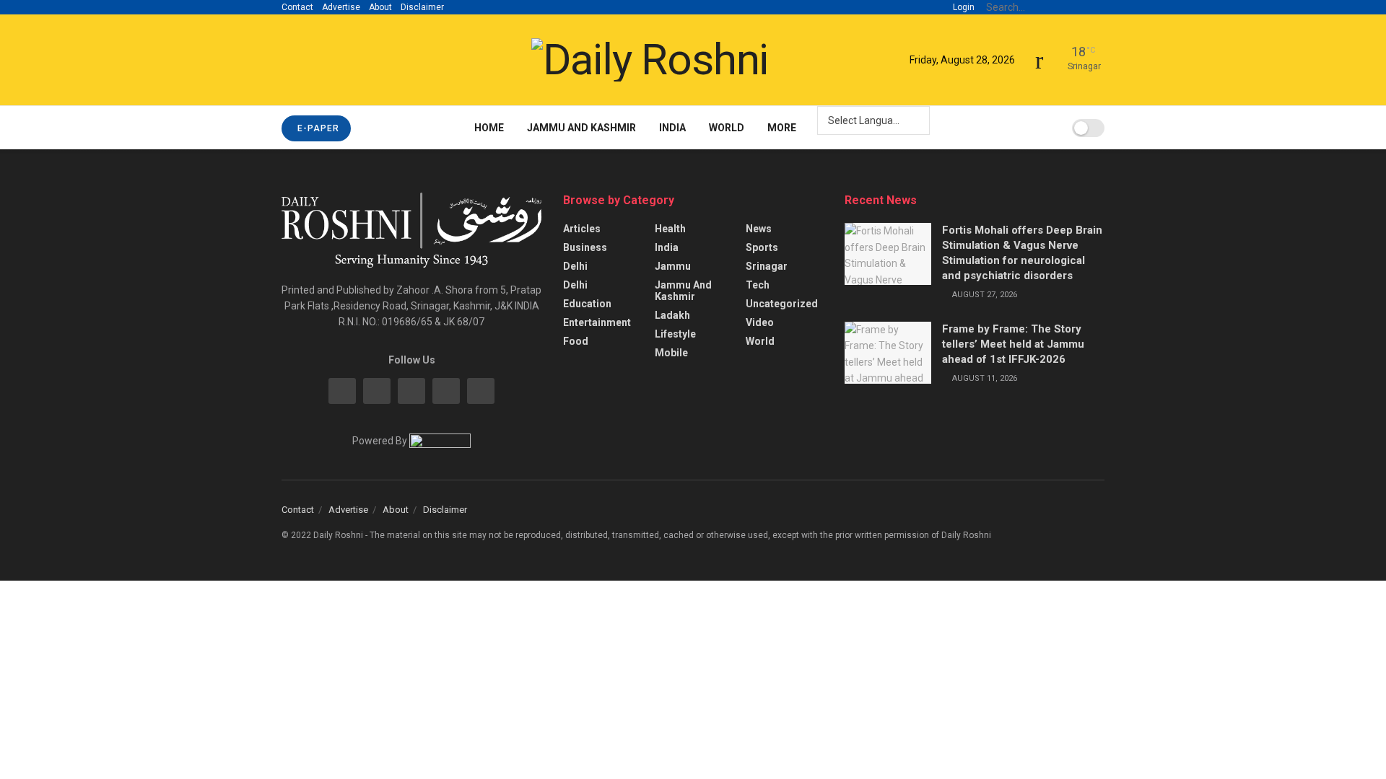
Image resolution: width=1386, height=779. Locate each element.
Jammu (673, 266)
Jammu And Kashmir (581, 127)
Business (585, 247)
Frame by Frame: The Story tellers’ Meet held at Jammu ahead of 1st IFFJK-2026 (1013, 344)
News (759, 228)
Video (760, 322)
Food (575, 341)
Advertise (341, 7)
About (380, 7)
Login (963, 7)
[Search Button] (1096, 7)
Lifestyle (675, 334)
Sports (762, 247)
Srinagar (767, 266)
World (726, 127)
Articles (582, 228)
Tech (758, 285)
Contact (297, 7)
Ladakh (672, 315)
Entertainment (597, 322)
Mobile (671, 352)
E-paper (317, 128)
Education (587, 303)
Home (489, 127)
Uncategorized (782, 303)
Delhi (575, 266)
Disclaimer (422, 7)
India (672, 127)
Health (670, 228)
